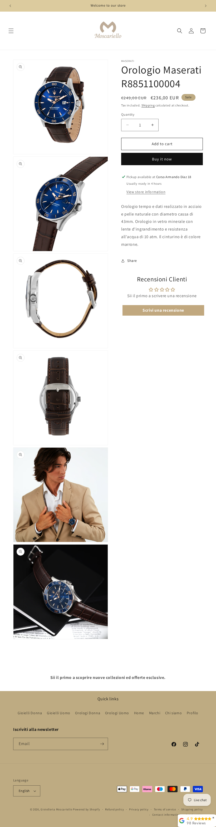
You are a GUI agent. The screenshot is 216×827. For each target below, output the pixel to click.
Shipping (148, 105)
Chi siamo (173, 713)
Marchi (154, 713)
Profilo (192, 713)
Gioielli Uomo (58, 713)
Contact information (166, 814)
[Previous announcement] (10, 6)
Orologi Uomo (117, 713)
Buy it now (162, 159)
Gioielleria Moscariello (56, 809)
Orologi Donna (87, 713)
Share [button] (132, 260)
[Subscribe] (102, 744)
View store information (145, 191)
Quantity (127, 114)
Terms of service (165, 809)
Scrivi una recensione (163, 310)
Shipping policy (192, 809)
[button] (11, 31)
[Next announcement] (206, 6)
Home (139, 713)
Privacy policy (139, 809)
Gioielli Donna (30, 713)
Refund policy (114, 809)
